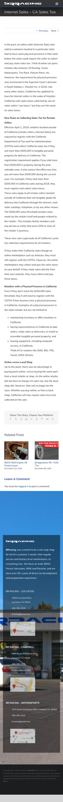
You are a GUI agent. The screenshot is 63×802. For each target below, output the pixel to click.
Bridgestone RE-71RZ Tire (47, 464)
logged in (23, 486)
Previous (43, 30)
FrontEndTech (31, 770)
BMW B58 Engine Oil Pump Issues (15, 464)
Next (53, 30)
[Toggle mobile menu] (57, 3)
